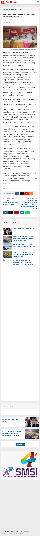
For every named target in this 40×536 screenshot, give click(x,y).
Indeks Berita (4, 533)
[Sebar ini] (5, 212)
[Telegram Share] (22, 212)
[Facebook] (17, 193)
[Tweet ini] (10, 212)
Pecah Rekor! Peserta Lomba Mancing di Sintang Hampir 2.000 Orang (24, 246)
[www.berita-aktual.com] (9, 2)
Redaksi (26, 531)
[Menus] (37, 2)
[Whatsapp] (27, 212)
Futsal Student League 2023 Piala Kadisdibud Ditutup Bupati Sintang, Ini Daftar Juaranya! (25, 238)
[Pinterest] (26, 193)
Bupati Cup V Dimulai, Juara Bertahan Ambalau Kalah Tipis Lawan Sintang (23, 254)
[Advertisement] (20, 506)
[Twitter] (22, 193)
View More (20, 444)
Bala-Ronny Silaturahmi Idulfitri (23, 229)
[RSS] (31, 193)
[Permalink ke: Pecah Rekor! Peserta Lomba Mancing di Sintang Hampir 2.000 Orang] (7, 246)
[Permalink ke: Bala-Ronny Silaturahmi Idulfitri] (7, 231)
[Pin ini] (16, 212)
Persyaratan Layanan (16, 533)
